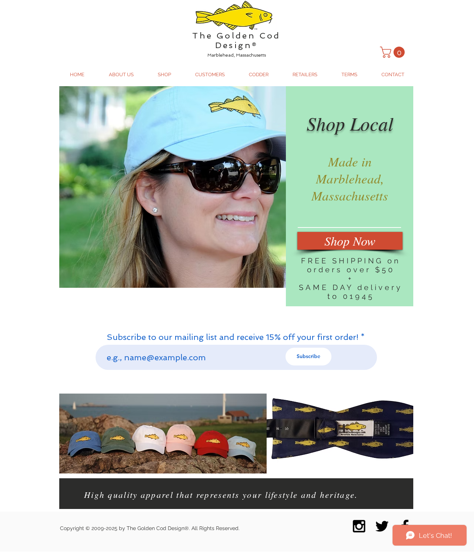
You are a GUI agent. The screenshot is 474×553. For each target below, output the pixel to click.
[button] (393, 52)
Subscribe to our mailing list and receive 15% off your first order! (232, 337)
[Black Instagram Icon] (359, 526)
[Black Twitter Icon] (382, 526)
